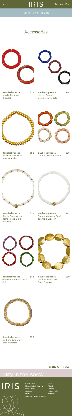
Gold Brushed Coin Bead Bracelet (48, 281)
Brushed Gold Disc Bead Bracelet (12, 157)
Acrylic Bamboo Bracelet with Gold (47, 96)
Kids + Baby (30, 388)
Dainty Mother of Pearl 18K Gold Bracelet (49, 217)
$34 (68, 92)
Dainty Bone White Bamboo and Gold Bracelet (12, 218)
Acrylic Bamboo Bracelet (10, 96)
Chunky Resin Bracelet (49, 155)
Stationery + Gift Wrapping (35, 396)
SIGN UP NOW (59, 366)
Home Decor (30, 383)
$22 (32, 92)
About (50, 386)
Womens (28, 391)
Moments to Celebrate (34, 386)
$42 (68, 213)
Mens (27, 393)
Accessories (36, 32)
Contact (51, 388)
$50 (32, 152)
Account (59, 4)
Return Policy (53, 391)
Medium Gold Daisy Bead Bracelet (12, 341)
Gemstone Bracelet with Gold (14, 281)
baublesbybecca (11, 92)
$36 (68, 152)
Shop (50, 383)
